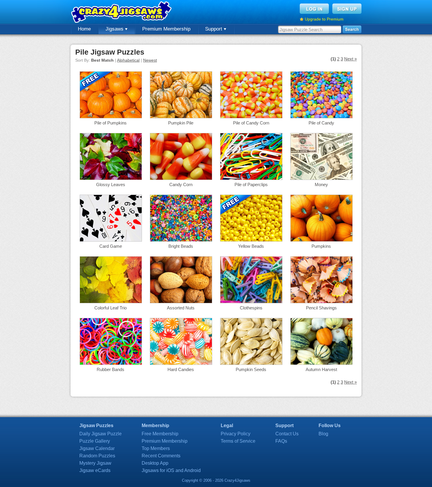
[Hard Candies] (181, 363)
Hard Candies (181, 369)
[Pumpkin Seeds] (251, 363)
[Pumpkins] (321, 239)
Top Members (156, 448)
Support (214, 29)
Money (321, 184)
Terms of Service (238, 441)
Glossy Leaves (110, 184)
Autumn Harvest (321, 369)
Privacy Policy (235, 433)
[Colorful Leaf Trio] (111, 301)
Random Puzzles (97, 455)
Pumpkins (321, 246)
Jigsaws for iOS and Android (171, 470)
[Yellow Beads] (251, 239)
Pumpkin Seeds (251, 369)
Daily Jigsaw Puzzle (100, 433)
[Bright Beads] (181, 239)
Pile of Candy (321, 122)
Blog (323, 433)
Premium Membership (166, 29)
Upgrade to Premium (324, 19)
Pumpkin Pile (180, 122)
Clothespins (251, 307)
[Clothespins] (251, 301)
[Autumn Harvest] (321, 363)
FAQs (281, 441)
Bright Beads (180, 246)
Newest (150, 60)
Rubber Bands (110, 369)
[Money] (321, 178)
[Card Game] (111, 239)
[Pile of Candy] (321, 116)
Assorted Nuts (181, 307)
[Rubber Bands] (111, 363)
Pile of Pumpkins (110, 122)
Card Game (110, 246)
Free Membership (160, 433)
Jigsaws (115, 29)
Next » (350, 58)
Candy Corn (180, 184)
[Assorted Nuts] (181, 301)
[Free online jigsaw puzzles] (122, 12)
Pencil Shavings (321, 307)
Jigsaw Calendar (97, 448)
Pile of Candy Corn (251, 122)
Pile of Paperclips (251, 184)
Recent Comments (161, 455)
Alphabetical (128, 60)
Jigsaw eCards (94, 470)
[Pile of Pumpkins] (111, 116)
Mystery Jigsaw (95, 463)
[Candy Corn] (181, 178)
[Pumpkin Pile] (181, 116)
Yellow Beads (251, 246)
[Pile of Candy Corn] (251, 116)
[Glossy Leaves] (111, 178)
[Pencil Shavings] (321, 301)
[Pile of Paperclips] (251, 178)
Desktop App (155, 463)
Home (84, 29)
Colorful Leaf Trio (110, 307)
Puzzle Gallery (94, 441)
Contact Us (287, 433)
